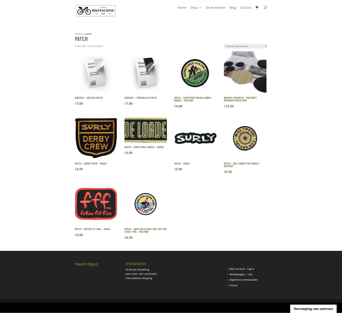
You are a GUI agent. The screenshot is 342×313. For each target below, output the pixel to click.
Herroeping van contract (313, 309)
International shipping (139, 278)
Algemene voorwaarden (243, 279)
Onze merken (216, 8)
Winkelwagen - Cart (241, 274)
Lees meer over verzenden (141, 273)
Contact (246, 8)
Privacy (233, 285)
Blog (232, 8)
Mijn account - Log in (241, 268)
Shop (194, 8)
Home (181, 8)
